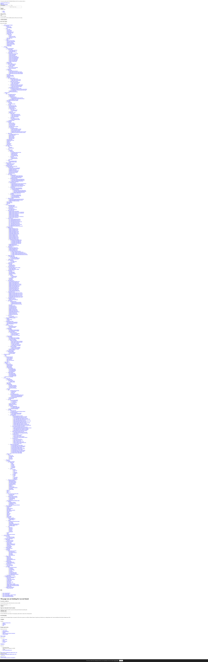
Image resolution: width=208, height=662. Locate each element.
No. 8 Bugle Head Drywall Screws (14, 225)
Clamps (11, 468)
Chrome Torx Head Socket (13, 60)
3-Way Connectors (10, 357)
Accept (121, 660)
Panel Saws (11, 529)
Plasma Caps (9, 556)
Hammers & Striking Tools (11, 479)
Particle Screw (10, 263)
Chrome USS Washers (14, 334)
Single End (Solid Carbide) (14, 444)
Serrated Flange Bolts (10, 75)
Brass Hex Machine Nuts (13, 106)
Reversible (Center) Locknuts (13, 126)
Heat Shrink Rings (12, 371)
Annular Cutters (10, 380)
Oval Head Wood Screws (13, 307)
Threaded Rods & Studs (9, 321)
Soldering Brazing (8, 561)
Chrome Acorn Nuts (12, 103)
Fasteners (5, 46)
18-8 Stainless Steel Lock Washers (14, 338)
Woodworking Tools (8, 505)
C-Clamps (13, 469)
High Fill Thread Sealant (11, 40)
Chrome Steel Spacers (10, 164)
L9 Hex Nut (11, 111)
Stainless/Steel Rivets (15, 189)
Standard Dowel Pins (14, 153)
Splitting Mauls (11, 489)
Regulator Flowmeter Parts (11, 543)
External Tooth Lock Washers (15, 347)
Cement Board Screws (11, 205)
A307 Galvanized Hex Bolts (13, 91)
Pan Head (11, 275)
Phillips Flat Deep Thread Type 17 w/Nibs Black (16, 212)
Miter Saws (11, 528)
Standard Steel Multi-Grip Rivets (14, 200)
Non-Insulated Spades (12, 374)
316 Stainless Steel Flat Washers (14, 330)
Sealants (6, 39)
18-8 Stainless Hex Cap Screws (14, 87)
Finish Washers (9, 328)
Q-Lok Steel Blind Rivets (15, 196)
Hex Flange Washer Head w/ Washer (14, 267)
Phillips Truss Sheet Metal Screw (14, 286)
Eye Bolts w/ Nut (9, 63)
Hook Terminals (9, 366)
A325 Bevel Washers (12, 352)
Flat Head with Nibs (12, 305)
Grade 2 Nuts (11, 113)
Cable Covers (9, 578)
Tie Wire (8, 320)
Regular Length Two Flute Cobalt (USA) (19, 442)
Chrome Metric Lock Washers (15, 345)
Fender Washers (10, 325)
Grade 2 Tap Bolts (12, 64)
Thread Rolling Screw (11, 297)
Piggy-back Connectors (10, 360)
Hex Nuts (9, 104)
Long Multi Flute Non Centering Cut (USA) (20, 432)
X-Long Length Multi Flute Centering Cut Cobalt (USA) (22, 425)
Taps (7, 361)
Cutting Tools (7, 378)
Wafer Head (11, 279)
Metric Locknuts (11, 136)
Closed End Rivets (12, 182)
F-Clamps (13, 474)
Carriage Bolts (10, 49)
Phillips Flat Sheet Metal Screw (14, 282)
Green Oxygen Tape (12, 36)
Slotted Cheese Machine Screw (14, 248)
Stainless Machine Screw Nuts (13, 99)
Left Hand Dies (11, 398)
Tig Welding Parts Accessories (13, 574)
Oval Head (10, 274)
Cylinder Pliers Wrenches (11, 579)
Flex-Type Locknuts (12, 123)
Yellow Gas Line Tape (12, 37)
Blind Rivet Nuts (10, 167)
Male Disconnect (9, 367)
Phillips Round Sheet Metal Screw (14, 285)
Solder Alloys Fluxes (10, 540)
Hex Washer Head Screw (13, 209)
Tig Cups (10, 570)
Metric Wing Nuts (12, 137)
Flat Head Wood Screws (12, 306)
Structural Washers (10, 351)
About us (4, 623)
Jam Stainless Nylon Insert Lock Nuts (17, 97)
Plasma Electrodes (10, 558)
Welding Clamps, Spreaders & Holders (13, 584)
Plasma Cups (9, 557)
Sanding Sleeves (11, 519)
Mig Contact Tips (11, 551)
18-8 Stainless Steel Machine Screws (15, 239)
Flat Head (10, 264)
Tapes (6, 28)
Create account (5, 641)
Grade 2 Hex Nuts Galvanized (15, 115)
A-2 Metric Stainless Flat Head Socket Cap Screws (19, 253)
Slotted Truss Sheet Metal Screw (14, 290)
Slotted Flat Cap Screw (10, 76)
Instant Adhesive (9, 27)
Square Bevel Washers (10, 350)
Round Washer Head (12, 265)
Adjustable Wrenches (12, 502)
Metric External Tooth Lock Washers (17, 341)
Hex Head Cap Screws (11, 77)
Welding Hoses (9, 586)
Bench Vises (11, 462)
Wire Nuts (6, 362)
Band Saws (10, 527)
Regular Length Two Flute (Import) (18, 436)
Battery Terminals (9, 364)
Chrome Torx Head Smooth (13, 59)
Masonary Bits (9, 453)
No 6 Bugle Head (14, 261)
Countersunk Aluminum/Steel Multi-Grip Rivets (16, 199)
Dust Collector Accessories (11, 510)
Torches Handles (9, 546)
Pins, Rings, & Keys (8, 145)
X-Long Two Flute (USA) (17, 443)
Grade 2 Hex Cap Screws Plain (16, 79)
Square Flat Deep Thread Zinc (13, 217)
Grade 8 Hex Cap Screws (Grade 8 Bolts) (16, 84)
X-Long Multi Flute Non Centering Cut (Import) (20, 429)
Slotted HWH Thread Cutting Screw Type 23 (16, 296)
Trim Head (10, 278)
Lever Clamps (15, 477)
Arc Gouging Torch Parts (11, 537)
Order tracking (5, 639)
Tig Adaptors (11, 568)
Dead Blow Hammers (12, 484)
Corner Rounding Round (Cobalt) (16, 413)
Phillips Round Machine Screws (14, 231)
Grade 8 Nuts (11, 117)
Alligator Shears (9, 379)
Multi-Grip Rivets (10, 198)
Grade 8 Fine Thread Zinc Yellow (16, 86)
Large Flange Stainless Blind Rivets (16, 188)
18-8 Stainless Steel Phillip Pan (16, 241)
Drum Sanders (11, 523)
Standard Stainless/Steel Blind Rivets (19, 192)
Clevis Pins (11, 149)
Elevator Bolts (9, 62)
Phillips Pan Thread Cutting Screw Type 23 (15, 293)
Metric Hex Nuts (11, 138)
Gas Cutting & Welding (9, 541)
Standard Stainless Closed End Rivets (17, 186)
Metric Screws (10, 246)
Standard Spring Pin (14, 158)
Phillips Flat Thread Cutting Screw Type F (15, 292)
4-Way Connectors (10, 358)
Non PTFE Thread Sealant (11, 41)
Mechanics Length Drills (13, 404)
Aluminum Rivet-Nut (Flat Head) (14, 168)
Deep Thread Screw (10, 210)
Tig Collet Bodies (12, 569)
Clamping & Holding (11, 461)
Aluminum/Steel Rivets (13, 178)
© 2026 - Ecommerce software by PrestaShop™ (7, 657)
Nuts (6, 93)
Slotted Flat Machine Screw (13, 249)
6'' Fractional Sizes (14, 402)
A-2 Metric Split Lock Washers (16, 344)
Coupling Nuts (9, 143)
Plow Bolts (8, 74)
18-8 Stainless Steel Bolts (13, 51)
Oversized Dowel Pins (14, 155)
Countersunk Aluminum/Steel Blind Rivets (17, 179)
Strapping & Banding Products (10, 317)
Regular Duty (15, 472)
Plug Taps (10, 457)
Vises (8, 533)
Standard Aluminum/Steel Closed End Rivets (18, 185)
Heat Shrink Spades (12, 373)
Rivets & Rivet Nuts (8, 165)
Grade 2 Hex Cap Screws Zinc (16, 80)
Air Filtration (9, 506)
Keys (8, 146)
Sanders (9, 520)
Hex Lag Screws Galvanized (13, 67)
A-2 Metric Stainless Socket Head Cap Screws (18, 252)
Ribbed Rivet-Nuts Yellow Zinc (14, 170)
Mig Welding (7, 549)
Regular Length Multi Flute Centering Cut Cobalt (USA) (22, 420)
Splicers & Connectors (9, 356)
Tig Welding (7, 566)
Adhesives (7, 25)
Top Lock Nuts (11, 127)
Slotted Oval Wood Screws (13, 313)
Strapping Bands (9, 319)
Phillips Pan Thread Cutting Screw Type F (15, 295)
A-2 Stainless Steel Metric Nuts (14, 134)
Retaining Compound (10, 42)
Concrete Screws (10, 207)
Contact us (2, 3)
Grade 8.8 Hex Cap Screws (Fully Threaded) (16, 72)
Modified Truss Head (12, 273)
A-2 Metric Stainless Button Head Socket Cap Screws (19, 254)
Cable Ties (8, 460)
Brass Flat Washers (12, 331)
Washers (6, 324)
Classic (14, 475)
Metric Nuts (9, 133)
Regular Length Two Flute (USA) (18, 441)
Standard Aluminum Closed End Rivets (17, 184)
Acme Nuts (8, 101)
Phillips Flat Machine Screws (13, 228)
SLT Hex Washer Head (13, 257)
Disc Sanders (11, 522)
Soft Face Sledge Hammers (13, 487)
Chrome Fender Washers (13, 326)
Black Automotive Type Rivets (13, 181)
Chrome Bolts (9, 52)
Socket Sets (11, 499)
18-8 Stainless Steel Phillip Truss (16, 240)
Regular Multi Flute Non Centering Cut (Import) (20, 428)
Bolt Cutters (9, 382)
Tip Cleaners (9, 582)
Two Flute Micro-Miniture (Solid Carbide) (17, 451)
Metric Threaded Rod (10, 323)
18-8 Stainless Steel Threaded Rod (12, 322)
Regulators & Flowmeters (11, 544)
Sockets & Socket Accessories (12, 496)
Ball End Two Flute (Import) (17, 434)
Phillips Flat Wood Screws (13, 309)
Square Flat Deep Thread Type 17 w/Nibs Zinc (16, 216)
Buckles (8, 318)
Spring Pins (11, 156)
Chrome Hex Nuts (12, 107)
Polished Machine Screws (13, 244)
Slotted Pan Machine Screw (13, 250)
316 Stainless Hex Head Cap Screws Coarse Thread (19, 89)
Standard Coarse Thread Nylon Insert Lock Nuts (18, 131)
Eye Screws (9, 315)
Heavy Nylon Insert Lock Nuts (16, 129)
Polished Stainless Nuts (10, 140)
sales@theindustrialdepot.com (5, 2)
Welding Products (6, 535)
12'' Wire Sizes (13, 401)
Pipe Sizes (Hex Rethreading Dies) (16, 396)
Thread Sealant (9, 45)
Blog (3, 625)
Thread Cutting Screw (11, 291)
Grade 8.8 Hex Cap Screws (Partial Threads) (16, 73)
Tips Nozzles (9, 545)
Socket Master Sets (12, 498)
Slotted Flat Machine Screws (13, 234)
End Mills (9, 409)
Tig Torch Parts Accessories (12, 567)
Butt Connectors (9, 359)
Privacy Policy (116, 660)
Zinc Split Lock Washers (15, 343)
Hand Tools (7, 459)
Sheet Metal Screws (10, 280)
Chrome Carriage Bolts (12, 54)
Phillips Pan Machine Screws (13, 230)
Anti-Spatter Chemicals (10, 577)
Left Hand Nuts (9, 121)
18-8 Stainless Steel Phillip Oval (16, 242)
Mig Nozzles (11, 554)
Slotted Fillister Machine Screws (14, 233)
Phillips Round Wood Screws (13, 310)
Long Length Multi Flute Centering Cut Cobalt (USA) (21, 419)
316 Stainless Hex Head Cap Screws (15, 88)
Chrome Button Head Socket (13, 53)
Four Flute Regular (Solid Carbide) (16, 447)
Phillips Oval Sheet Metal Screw (14, 283)
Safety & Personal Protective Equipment (9, 633)
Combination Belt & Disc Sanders (14, 521)
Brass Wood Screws (12, 301)
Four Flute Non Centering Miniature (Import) (18, 411)
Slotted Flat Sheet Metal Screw (14, 287)
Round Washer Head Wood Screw (14, 311)
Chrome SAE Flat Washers (15, 333)
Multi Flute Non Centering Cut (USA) (17, 431)
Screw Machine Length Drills (13, 408)
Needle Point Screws (10, 255)
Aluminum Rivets (12, 174)
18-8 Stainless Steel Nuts (11, 94)
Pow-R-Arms (13, 466)
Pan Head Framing (14, 276)
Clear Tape (8, 29)
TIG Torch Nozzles (10, 565)
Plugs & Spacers (8, 162)
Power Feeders (9, 516)
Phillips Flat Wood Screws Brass (16, 302)
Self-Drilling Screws (10, 270)
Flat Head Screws (11, 208)
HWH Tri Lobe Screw (12, 298)
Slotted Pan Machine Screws (13, 235)
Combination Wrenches (12, 503)
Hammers (10, 485)
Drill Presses (9, 509)
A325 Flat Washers (12, 353)
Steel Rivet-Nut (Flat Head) (13, 172)
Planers (8, 515)
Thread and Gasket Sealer (11, 44)
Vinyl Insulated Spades (12, 375)
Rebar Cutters (9, 383)
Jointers (8, 512)
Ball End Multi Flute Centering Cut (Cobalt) (20, 416)
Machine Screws (10, 227)
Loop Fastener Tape (10, 32)
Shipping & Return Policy (7, 622)
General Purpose (13, 277)
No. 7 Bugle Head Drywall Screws (14, 223)
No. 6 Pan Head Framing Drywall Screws (15, 221)
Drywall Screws (10, 218)
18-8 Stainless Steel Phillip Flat (16, 243)
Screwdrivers (11, 495)
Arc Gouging (7, 536)
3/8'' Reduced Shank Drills (15, 407)
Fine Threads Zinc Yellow (15, 118)
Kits (14, 471)
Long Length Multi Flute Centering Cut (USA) (20, 418)
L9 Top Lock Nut (12, 125)
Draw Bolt (10, 304)
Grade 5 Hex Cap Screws (13, 81)
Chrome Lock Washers (12, 339)
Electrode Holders (9, 548)
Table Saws (11, 531)
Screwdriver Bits (11, 494)
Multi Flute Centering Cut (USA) (17, 415)
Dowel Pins (11, 151)
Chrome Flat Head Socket (13, 56)
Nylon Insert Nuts (9, 139)
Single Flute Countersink (13, 386)
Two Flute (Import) (14, 433)
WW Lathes (9, 513)
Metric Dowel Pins (14, 154)
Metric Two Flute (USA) (17, 440)
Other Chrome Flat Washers (15, 335)
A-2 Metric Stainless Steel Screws (15, 251)
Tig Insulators (11, 571)
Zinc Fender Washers (12, 327)
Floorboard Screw (9, 226)
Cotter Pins (11, 150)
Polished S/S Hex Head (12, 90)
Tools (4, 377)
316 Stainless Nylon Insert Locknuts (12, 100)
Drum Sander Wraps (12, 518)
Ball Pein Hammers (12, 480)
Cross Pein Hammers (12, 483)
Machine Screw (7, 92)
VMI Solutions (5, 630)
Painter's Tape (9, 33)
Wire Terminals (8, 363)
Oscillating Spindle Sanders (13, 524)
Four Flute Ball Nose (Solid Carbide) (17, 445)
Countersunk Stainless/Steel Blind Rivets (19, 190)
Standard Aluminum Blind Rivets (16, 177)
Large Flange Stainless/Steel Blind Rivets (19, 191)
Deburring (8, 388)
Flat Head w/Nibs (11, 262)
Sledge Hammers (11, 486)
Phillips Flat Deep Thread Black (14, 211)
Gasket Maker (9, 26)
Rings (8, 160)
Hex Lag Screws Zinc (12, 68)
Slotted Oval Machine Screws (13, 236)
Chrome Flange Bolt (12, 55)
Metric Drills (11, 405)
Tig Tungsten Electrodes (13, 573)
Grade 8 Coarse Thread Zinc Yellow (16, 85)
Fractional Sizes (13, 391)
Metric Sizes (13, 392)
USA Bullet (13, 467)
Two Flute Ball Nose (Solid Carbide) (17, 449)
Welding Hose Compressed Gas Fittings (13, 585)
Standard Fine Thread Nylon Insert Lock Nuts (18, 132)
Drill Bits (9, 399)
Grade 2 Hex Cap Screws (13, 78)
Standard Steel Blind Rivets (15, 197)
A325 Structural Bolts (10, 48)
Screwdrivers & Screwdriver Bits (12, 493)
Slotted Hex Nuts (11, 120)
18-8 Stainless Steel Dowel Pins (16, 152)
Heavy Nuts (9, 144)
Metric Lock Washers (13, 340)
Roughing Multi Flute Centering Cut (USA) (20, 423)
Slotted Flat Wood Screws (13, 312)
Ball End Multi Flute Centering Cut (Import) (20, 430)
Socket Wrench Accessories (13, 497)
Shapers (8, 532)
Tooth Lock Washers (13, 346)
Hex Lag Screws (10, 66)
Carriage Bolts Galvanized (13, 50)
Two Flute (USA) (14, 438)
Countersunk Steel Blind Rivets (16, 194)
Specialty (14, 473)
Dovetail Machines (10, 508)
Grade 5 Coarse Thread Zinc (15, 82)
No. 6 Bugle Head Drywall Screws (14, 220)
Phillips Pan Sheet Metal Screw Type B (15, 284)
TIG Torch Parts (8, 563)
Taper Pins (10, 159)
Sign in (4, 640)
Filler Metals (7, 539)
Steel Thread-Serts (12, 173)
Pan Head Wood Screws (12, 308)
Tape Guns (8, 38)
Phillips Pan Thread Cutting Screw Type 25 (15, 294)
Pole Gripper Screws (10, 266)
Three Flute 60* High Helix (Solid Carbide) (18, 448)
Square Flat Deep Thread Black (14, 215)
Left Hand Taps (11, 456)
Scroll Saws (11, 530)
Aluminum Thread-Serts (13, 169)
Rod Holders (9, 581)
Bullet (12, 463)
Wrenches (9, 501)
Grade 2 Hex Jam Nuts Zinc (15, 114)
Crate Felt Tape (9, 30)
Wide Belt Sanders (12, 525)
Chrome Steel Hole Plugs (11, 163)
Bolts (6, 47)
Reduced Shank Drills (13, 406)
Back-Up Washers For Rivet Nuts (12, 166)
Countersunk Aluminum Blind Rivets (17, 175)
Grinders (8, 511)
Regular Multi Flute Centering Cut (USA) (19, 421)
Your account (2, 636)
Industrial (12, 464)
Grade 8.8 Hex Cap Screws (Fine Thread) (15, 71)
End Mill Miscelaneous (13, 412)
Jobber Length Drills (12, 403)
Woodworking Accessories (11, 534)
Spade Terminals (10, 372)
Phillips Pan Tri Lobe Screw (13, 299)
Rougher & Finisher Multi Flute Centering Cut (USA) (21, 422)
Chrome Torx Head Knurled (13, 58)
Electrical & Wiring (6, 354)
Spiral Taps (11, 458)
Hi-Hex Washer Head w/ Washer (14, 269)
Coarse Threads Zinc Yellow (15, 119)
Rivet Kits (8, 203)
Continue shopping (4, 19)
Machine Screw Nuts (12, 112)
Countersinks (9, 384)
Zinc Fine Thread (14, 110)
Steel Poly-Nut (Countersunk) (13, 171)
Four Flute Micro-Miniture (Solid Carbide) (17, 446)
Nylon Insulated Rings (12, 369)
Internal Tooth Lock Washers (15, 348)
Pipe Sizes (12, 393)
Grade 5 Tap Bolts (12, 65)
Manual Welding (8, 547)
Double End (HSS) (12, 410)
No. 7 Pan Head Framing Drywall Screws (15, 224)
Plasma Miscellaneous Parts (11, 559)
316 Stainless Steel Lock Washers (14, 337)
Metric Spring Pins (14, 157)
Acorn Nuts (9, 102)
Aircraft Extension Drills (13, 400)
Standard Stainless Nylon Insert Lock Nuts (17, 98)
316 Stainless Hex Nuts (12, 105)
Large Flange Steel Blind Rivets (16, 195)
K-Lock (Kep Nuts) (12, 124)
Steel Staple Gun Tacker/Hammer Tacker (13, 500)
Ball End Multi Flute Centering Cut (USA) (20, 417)
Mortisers (8, 514)
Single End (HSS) (12, 414)
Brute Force (15, 470)
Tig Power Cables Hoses (13, 572)
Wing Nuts (8, 142)
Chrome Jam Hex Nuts (12, 108)
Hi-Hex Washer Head (12, 268)
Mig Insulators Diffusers (13, 552)
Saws (8, 492)
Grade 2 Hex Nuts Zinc (14, 116)
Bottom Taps (11, 455)
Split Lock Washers (12, 349)
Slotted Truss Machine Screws (13, 238)
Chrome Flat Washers (13, 332)
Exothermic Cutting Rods (9, 538)
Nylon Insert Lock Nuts (13, 128)
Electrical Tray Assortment (9, 376)
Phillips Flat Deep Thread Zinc (14, 213)
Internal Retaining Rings (13, 161)
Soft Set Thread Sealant (10, 43)
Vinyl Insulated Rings (12, 370)
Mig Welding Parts (12, 555)
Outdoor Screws (10, 259)
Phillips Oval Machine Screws (13, 229)
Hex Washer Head (12, 256)
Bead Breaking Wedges (12, 481)
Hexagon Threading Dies (13, 397)
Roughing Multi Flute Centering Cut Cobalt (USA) (21, 424)
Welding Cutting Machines (9, 587)
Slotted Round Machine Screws (14, 237)
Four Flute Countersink (12, 385)
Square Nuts (9, 141)
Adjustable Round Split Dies (14, 390)
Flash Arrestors (9, 542)
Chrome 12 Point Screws (13, 61)
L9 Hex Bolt (9, 69)
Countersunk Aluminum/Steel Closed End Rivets (18, 183)
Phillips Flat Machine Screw (13, 247)
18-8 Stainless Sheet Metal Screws (14, 281)
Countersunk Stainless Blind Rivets (16, 187)
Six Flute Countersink (12, 387)
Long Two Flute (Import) (17, 435)
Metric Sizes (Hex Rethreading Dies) (17, 395)
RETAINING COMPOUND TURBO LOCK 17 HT (8, 654)
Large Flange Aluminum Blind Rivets (17, 176)
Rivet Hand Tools (9, 202)
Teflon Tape (9, 34)
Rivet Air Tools (9, 201)
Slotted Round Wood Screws (13, 314)
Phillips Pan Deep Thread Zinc (14, 214)
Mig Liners (11, 553)
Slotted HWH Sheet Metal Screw (14, 288)
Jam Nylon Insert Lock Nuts (15, 130)
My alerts (4, 642)
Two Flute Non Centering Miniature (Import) (20, 437)
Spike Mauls (11, 488)
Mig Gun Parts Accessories (11, 550)
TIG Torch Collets (10, 564)
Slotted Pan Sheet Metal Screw (14, 289)
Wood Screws (9, 300)
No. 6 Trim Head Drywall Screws (14, 222)
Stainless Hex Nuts (12, 95)
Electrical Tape (9, 31)
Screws (6, 204)
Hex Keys (10, 147)
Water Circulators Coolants (11, 583)
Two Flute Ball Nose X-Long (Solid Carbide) (18, 450)
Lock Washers (9, 336)
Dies (8, 389)
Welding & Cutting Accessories (10, 576)
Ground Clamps (9, 580)
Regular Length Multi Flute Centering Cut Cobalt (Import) (22, 427)
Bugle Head (11, 260)
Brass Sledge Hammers (12, 482)
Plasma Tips (9, 560)
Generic (10, 35)
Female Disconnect (10, 365)
